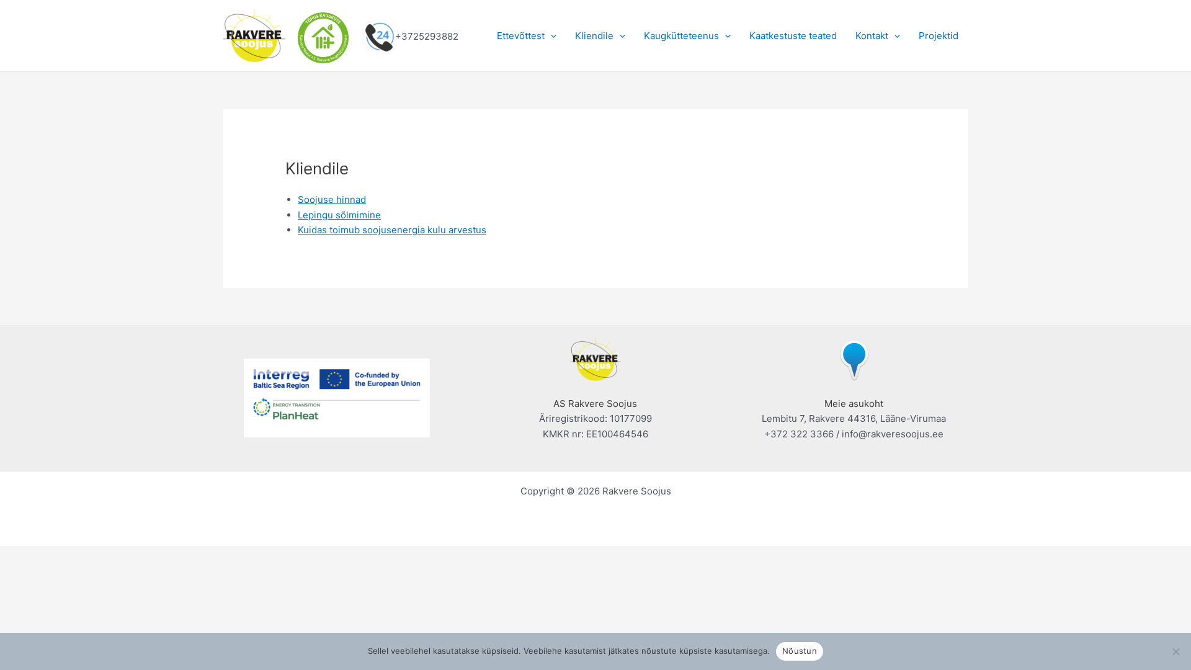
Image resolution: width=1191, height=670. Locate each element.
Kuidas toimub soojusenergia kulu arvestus (392, 230)
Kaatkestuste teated (793, 36)
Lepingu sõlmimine (339, 215)
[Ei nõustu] (1175, 651)
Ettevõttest (521, 36)
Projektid (938, 36)
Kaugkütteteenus (681, 36)
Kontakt (871, 36)
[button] (550, 36)
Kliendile (594, 36)
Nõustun (799, 651)
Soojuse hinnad (332, 199)
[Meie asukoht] (854, 358)
